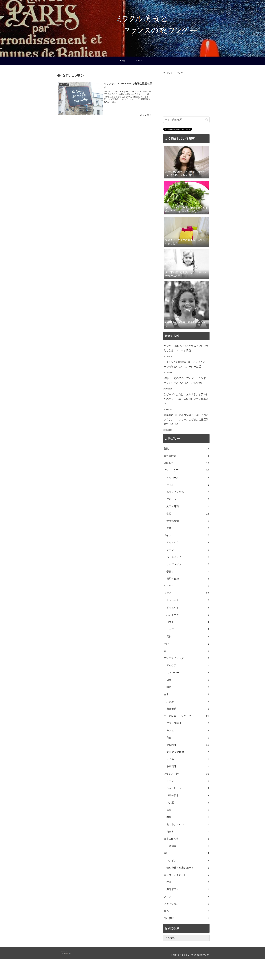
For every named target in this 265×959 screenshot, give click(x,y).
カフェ (187, 730)
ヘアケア (186, 586)
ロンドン (187, 860)
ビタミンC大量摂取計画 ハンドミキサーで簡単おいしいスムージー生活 (186, 364)
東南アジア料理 (187, 752)
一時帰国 (187, 846)
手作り (187, 571)
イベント (187, 781)
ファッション (186, 903)
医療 (187, 810)
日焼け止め (187, 578)
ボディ (186, 593)
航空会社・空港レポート (187, 867)
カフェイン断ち (187, 492)
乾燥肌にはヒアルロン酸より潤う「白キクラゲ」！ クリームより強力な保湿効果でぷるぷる (186, 419)
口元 (187, 679)
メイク (186, 535)
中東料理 (187, 766)
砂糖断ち (186, 463)
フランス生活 (186, 773)
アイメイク (187, 542)
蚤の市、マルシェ (187, 824)
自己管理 (186, 918)
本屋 (187, 817)
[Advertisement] (186, 94)
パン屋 (187, 802)
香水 (186, 694)
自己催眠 (187, 708)
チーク (187, 549)
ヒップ (187, 629)
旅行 (186, 853)
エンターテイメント (186, 874)
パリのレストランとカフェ (186, 716)
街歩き (187, 831)
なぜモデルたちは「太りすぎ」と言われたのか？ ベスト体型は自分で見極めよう (186, 399)
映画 (187, 882)
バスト (187, 622)
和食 (187, 737)
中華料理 (187, 744)
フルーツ (187, 499)
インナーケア (186, 470)
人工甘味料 (187, 506)
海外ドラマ (187, 889)
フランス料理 (187, 723)
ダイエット (187, 607)
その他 (187, 759)
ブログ (186, 896)
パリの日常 (187, 795)
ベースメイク (187, 557)
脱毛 (186, 911)
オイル (187, 484)
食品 (187, 513)
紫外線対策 (186, 456)
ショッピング (187, 788)
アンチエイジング (186, 658)
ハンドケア (187, 614)
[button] (206, 119)
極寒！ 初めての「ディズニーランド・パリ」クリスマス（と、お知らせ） (186, 380)
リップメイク (187, 564)
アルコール (187, 477)
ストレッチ (187, 600)
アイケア (187, 665)
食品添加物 (187, 520)
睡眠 (187, 687)
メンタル (186, 701)
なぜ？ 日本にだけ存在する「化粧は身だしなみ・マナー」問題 (186, 348)
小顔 (186, 643)
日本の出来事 (186, 838)
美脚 (187, 636)
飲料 (187, 528)
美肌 (186, 448)
